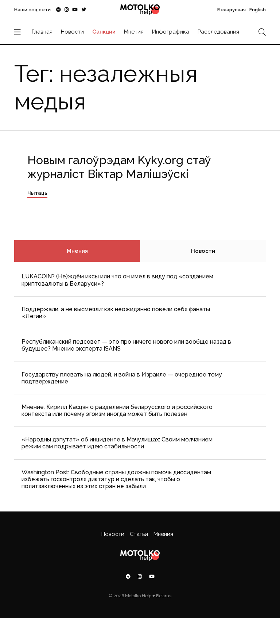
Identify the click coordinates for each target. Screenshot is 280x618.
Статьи (139, 534)
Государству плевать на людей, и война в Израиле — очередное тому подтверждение (122, 378)
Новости (72, 31)
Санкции (104, 31)
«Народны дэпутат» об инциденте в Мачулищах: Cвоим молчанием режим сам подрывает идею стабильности (117, 443)
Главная (42, 31)
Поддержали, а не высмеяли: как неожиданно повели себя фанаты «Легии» (116, 313)
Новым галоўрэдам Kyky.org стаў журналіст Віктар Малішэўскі (119, 167)
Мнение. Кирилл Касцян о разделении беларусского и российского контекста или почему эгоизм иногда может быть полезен (117, 410)
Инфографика (170, 31)
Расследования (218, 31)
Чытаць (37, 193)
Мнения (134, 31)
